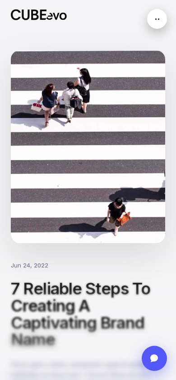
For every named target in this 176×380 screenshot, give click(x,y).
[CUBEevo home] (39, 14)
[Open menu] (157, 19)
